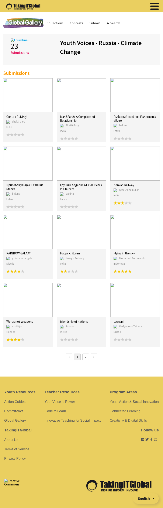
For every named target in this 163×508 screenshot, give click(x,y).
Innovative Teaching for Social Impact (73, 420)
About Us (11, 440)
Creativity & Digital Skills (128, 420)
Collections (55, 23)
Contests (76, 23)
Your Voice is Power (60, 402)
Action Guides (14, 402)
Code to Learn (55, 411)
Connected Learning (125, 411)
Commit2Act (13, 411)
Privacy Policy (15, 458)
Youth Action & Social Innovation (134, 402)
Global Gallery (23, 23)
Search (114, 23)
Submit (95, 23)
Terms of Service (16, 449)
